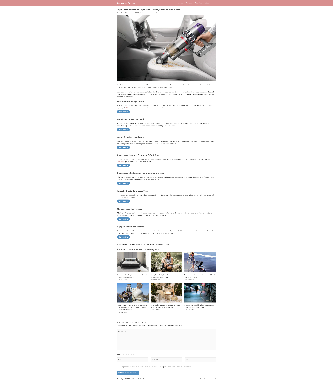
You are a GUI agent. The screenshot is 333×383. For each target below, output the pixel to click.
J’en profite (123, 112)
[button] (213, 3)
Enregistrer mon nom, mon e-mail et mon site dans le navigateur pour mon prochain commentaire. (156, 367)
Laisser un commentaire (149, 13)
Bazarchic (120, 161)
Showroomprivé (132, 108)
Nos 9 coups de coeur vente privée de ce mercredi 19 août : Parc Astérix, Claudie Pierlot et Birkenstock (132, 307)
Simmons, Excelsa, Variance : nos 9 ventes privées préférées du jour (132, 276)
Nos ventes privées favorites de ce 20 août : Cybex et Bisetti (200, 276)
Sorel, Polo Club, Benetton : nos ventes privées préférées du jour (165, 276)
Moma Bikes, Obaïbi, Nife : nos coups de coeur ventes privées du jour (199, 306)
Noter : (119, 355)
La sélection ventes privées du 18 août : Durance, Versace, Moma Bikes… (165, 306)
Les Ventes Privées (126, 3)
